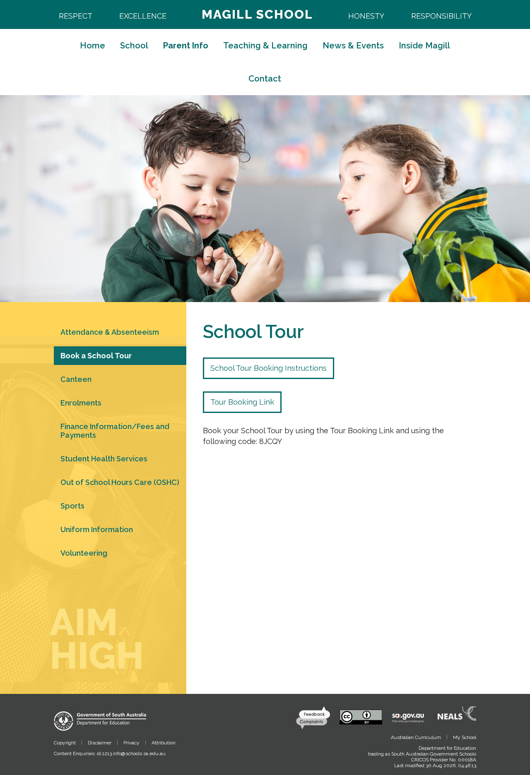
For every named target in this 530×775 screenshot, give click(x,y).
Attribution (164, 743)
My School (464, 737)
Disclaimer (99, 743)
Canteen (76, 379)
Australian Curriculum (416, 737)
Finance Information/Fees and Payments (114, 430)
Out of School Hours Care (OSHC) (119, 482)
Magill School (257, 14)
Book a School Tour (96, 355)
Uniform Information (96, 529)
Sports (72, 505)
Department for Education (447, 748)
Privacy (131, 743)
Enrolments (80, 402)
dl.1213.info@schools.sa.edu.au (131, 753)
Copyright (65, 743)
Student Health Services (103, 458)
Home (92, 45)
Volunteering (83, 553)
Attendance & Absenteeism (109, 332)
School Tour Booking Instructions (268, 368)
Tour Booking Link (242, 402)
